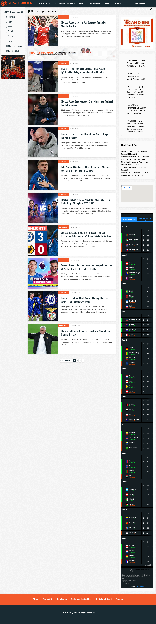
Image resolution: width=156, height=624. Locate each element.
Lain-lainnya (140, 3)
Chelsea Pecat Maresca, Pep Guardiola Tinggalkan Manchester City (84, 24)
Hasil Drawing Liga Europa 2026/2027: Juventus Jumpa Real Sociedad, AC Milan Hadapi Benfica (136, 92)
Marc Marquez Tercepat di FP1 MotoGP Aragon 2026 (136, 76)
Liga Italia (8, 41)
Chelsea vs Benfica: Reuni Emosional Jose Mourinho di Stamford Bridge (85, 332)
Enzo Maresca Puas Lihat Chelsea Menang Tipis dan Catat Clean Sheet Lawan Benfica (84, 299)
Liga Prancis (9, 31)
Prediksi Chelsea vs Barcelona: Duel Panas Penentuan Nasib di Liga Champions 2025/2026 (85, 201)
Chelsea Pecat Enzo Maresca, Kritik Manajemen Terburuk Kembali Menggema (87, 103)
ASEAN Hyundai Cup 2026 (64, 3)
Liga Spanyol (9, 36)
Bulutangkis (95, 3)
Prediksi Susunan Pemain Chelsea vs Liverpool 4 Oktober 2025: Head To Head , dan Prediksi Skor (87, 267)
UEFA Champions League (13, 45)
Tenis (128, 3)
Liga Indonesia (9, 16)
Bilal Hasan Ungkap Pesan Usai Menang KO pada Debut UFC (136, 63)
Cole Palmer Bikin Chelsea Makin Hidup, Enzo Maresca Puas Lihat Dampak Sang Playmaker (85, 168)
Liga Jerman (8, 26)
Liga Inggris (8, 21)
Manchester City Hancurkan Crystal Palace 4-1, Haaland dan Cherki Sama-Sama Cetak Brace (136, 126)
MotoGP (117, 3)
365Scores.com (140, 586)
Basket (82, 3)
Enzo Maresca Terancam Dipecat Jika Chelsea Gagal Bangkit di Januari (84, 136)
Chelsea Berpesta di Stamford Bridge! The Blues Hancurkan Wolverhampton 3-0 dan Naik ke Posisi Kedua (86, 234)
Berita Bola (44, 3)
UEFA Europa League (11, 50)
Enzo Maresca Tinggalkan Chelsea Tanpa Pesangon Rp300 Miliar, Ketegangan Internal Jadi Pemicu (84, 70)
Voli (107, 3)
